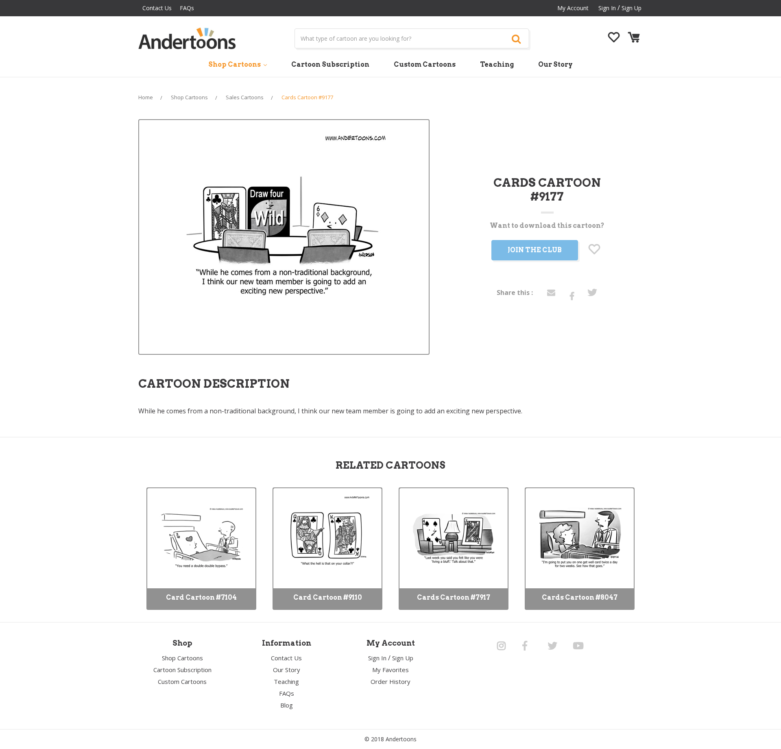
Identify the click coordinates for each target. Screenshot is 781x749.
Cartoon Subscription (330, 64)
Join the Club (535, 250)
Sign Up (631, 8)
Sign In (377, 658)
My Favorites (390, 670)
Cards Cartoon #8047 (579, 597)
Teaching (497, 64)
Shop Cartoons (235, 64)
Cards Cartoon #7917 (453, 597)
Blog (286, 705)
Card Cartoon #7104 (201, 597)
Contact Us (157, 8)
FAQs (187, 8)
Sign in (607, 8)
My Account (573, 8)
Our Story (555, 64)
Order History (390, 681)
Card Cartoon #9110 (327, 597)
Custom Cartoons (425, 64)
